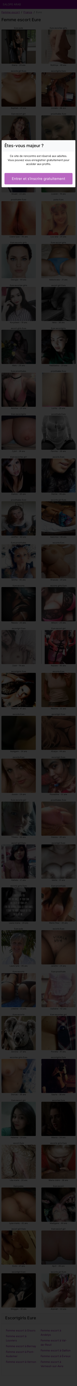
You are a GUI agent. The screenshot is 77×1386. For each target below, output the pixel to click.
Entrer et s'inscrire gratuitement (38, 179)
